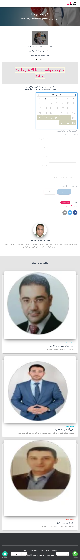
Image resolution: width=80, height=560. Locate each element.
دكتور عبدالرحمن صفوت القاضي (61, 346)
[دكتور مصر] (71, 3)
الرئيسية (54, 550)
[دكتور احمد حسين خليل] (40, 478)
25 (56, 118)
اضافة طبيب (34, 550)
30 (68, 122)
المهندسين (69, 206)
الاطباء (25, 550)
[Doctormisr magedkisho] (40, 230)
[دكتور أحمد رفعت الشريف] (40, 389)
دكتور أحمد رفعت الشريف (64, 430)
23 (68, 118)
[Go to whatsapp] (75, 553)
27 (45, 118)
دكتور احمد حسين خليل (65, 523)
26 (51, 118)
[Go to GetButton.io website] (5, 558)
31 (62, 122)
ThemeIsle (29, 555)
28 (39, 118)
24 (62, 118)
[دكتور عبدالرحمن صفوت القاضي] (40, 305)
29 (73, 122)
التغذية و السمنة (65, 202)
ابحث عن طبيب (45, 550)
